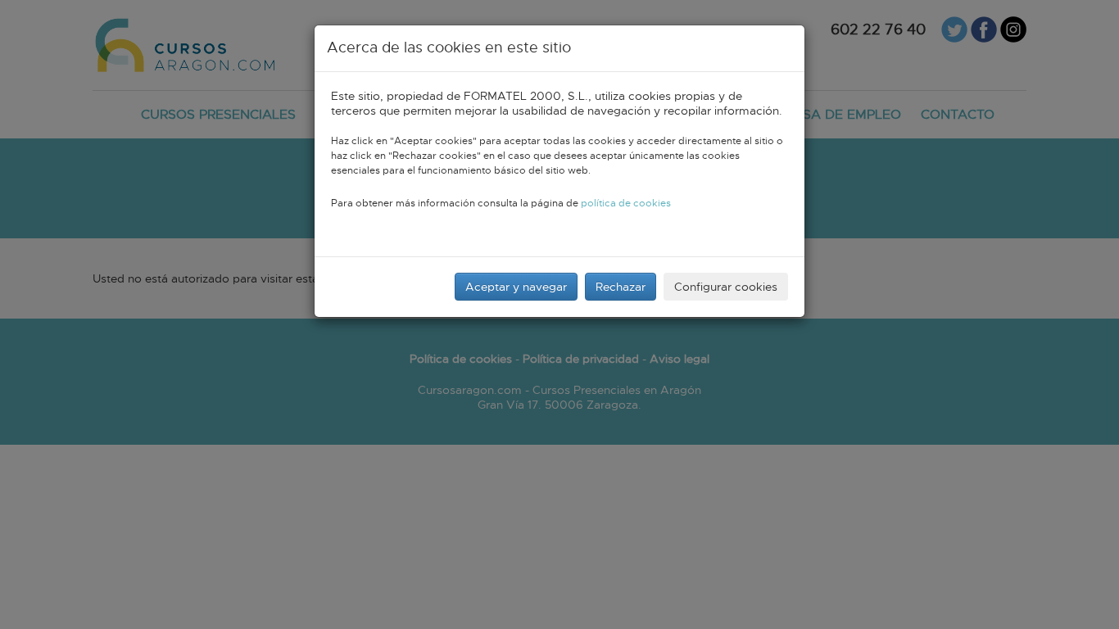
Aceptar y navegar (516, 286)
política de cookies (626, 203)
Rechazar (621, 286)
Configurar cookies (725, 286)
